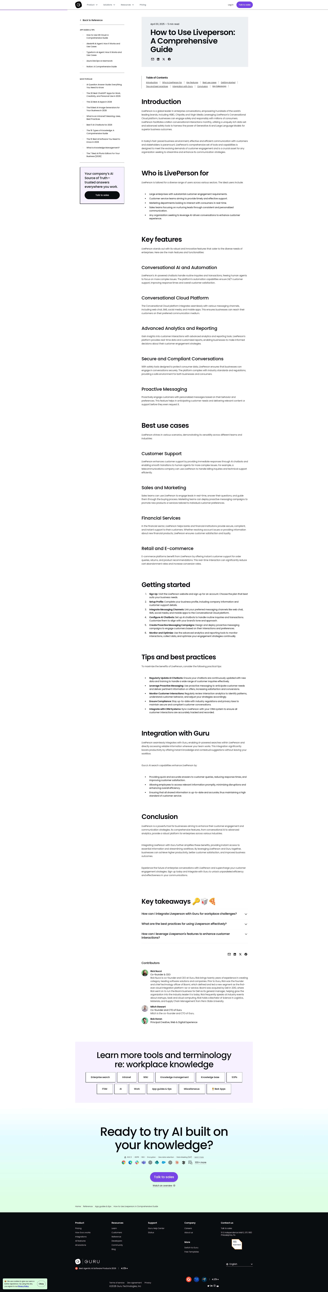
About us (188, 1232)
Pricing (143, 4)
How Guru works (82, 1232)
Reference (88, 1206)
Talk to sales (245, 4)
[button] (92, 5)
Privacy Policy (23, 1286)
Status (151, 1232)
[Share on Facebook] (169, 59)
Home (78, 1206)
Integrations (80, 1236)
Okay (41, 1283)
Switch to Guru (191, 1247)
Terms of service (116, 1282)
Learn (114, 1228)
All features (80, 1241)
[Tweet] (164, 59)
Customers (117, 1232)
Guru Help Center (156, 1228)
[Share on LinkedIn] (158, 59)
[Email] (152, 59)
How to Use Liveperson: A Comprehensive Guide (136, 1206)
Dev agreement (134, 1282)
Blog (114, 1249)
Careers (188, 1228)
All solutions (80, 1245)
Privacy (148, 1282)
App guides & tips (103, 1206)
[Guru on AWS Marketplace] (237, 1244)
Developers (117, 1241)
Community (117, 1245)
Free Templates (191, 1251)
